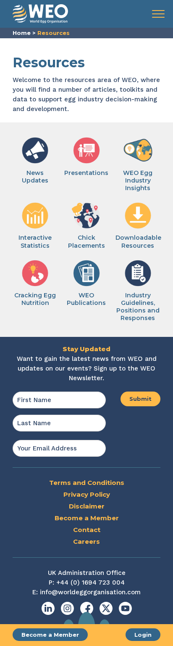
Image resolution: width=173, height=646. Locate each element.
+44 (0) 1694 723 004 (90, 582)
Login (143, 634)
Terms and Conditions (86, 483)
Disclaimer (87, 506)
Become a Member (50, 634)
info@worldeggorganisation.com (90, 592)
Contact (86, 530)
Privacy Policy (86, 494)
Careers (86, 541)
